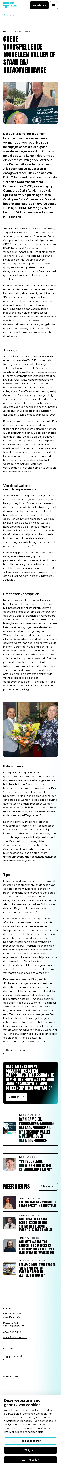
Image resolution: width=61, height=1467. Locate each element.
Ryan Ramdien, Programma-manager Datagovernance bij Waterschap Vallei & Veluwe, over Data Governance (36, 1130)
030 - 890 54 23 (12, 1332)
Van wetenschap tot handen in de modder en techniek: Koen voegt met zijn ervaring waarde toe (36, 1247)
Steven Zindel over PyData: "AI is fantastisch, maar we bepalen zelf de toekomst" (37, 1270)
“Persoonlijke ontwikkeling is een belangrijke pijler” (35, 1165)
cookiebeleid (35, 1432)
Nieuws (10, 14)
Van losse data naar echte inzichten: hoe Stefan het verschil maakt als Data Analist (36, 1224)
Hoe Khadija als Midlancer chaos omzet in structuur (37, 1203)
